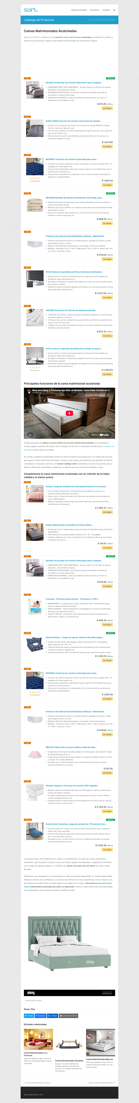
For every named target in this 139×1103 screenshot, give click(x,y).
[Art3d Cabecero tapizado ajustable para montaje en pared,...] (35, 356)
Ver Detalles (107, 108)
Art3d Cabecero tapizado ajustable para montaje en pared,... (74, 348)
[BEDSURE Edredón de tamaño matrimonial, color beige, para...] (35, 205)
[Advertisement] (69, 60)
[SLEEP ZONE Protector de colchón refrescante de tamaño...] (35, 128)
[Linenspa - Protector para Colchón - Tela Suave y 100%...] (35, 606)
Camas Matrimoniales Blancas (99, 1059)
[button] (114, 10)
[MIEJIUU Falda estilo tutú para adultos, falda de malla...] (35, 754)
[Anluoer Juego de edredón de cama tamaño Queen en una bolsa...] (35, 493)
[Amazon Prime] (110, 104)
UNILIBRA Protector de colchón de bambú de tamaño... (71, 310)
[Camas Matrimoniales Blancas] (100, 1042)
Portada (85, 20)
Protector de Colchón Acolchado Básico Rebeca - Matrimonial (75, 236)
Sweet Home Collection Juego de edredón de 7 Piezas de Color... (76, 824)
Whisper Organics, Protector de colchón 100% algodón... (72, 786)
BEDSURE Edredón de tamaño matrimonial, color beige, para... (74, 198)
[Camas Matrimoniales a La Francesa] (38, 1039)
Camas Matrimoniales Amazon (38, 1083)
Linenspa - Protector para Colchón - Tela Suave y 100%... (72, 599)
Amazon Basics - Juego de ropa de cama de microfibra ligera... (75, 637)
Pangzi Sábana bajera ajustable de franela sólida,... (69, 525)
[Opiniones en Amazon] (34, 178)
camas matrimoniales (72, 37)
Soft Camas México (31, 1095)
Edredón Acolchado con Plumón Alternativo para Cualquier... (74, 82)
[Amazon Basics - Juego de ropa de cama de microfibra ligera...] (35, 644)
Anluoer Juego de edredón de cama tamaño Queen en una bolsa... (76, 486)
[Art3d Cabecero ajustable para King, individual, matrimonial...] (35, 279)
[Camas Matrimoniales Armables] (69, 1043)
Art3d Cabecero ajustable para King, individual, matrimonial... (74, 272)
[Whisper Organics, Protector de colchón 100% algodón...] (35, 793)
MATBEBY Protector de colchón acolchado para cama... (72, 159)
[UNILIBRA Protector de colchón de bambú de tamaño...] (35, 317)
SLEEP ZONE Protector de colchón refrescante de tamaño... (74, 121)
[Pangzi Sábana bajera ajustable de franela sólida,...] (35, 532)
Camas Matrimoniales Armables (69, 1060)
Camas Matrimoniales (33, 1001)
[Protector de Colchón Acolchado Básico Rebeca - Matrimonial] (35, 243)
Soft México (35, 37)
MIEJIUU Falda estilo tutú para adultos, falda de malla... (71, 747)
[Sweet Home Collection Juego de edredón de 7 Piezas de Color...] (35, 831)
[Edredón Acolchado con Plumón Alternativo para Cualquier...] (35, 90)
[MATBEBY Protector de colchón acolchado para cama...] (35, 166)
